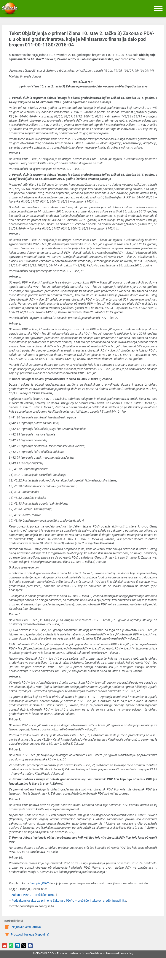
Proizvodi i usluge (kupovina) (30, 934)
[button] (4, 945)
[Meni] (158, 8)
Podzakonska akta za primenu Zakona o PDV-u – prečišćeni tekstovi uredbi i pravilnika (68, 900)
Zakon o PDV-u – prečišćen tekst (33, 894)
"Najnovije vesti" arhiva (26, 927)
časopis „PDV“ (39, 883)
